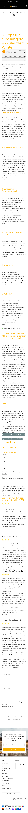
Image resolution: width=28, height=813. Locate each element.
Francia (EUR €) (7, 793)
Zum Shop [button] (5, 474)
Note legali (5, 763)
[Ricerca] (5, 6)
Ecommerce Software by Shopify (19, 799)
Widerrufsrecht (6, 788)
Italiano (16, 793)
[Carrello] (25, 6)
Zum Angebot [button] (6, 495)
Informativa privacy (5, 784)
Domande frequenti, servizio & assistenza (7, 778)
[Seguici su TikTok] (17, 767)
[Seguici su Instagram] (20, 764)
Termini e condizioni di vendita (6, 768)
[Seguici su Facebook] (17, 764)
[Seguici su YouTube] (23, 764)
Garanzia (4, 773)
